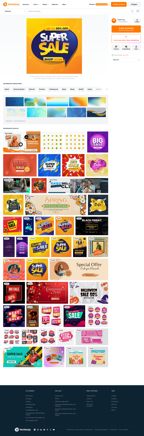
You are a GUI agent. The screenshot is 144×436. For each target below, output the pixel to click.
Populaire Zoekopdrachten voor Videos (65, 414)
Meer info (116, 60)
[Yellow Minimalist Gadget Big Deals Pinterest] (80, 247)
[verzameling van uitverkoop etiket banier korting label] (51, 316)
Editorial (55, 4)
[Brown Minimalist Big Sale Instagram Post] (98, 247)
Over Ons (90, 401)
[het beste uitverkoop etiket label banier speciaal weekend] (66, 337)
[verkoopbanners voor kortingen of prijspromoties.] (12, 226)
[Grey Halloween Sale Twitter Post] (89, 293)
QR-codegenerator (32, 420)
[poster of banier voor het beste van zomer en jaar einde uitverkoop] (76, 357)
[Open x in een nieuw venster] (50, 429)
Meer (64, 4)
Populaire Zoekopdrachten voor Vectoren (65, 405)
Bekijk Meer (96, 112)
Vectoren (26, 4)
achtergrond (53, 89)
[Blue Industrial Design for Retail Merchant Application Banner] (78, 185)
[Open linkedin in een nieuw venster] (41, 429)
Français (114, 407)
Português (114, 401)
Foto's (35, 4)
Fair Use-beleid (123, 429)
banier (7, 89)
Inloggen (134, 4)
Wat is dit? (125, 55)
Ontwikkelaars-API (32, 410)
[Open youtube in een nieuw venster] (54, 429)
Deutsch (114, 404)
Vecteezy (28, 399)
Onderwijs (29, 407)
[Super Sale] (22, 357)
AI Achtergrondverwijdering (35, 417)
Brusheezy (29, 396)
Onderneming (30, 404)
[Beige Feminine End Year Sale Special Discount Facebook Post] (79, 269)
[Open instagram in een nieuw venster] (38, 429)
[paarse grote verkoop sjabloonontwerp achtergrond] (97, 142)
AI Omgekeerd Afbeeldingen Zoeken (35, 414)
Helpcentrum (91, 396)
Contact (89, 399)
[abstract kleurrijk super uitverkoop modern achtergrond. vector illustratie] (97, 165)
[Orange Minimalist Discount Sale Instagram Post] (14, 269)
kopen (90, 89)
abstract (32, 89)
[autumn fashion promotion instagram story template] (32, 316)
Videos (44, 4)
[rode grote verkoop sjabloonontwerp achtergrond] (20, 165)
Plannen (92, 4)
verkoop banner (19, 89)
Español (114, 399)
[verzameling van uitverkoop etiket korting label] (11, 337)
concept (99, 89)
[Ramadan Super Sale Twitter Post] (21, 142)
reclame (42, 89)
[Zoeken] (132, 11)
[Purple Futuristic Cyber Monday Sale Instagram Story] (22, 247)
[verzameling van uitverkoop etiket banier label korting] (97, 316)
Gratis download (126, 29)
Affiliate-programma (61, 401)
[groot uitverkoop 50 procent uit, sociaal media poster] (14, 293)
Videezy (28, 401)
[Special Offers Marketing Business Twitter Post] (16, 185)
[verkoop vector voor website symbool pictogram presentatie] (52, 142)
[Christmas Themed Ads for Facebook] (47, 293)
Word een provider (90, 405)
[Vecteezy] (11, 4)
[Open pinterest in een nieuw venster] (44, 429)
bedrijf (81, 89)
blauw (72, 89)
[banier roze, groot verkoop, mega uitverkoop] (92, 337)
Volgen (137, 22)
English (113, 396)
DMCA (57, 399)
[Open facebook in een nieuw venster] (35, 429)
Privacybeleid (113, 429)
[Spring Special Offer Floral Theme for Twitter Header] (55, 205)
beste (64, 89)
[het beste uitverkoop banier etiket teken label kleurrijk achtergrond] (14, 316)
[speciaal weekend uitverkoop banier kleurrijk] (74, 316)
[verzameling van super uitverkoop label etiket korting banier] (47, 337)
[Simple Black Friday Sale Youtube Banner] (92, 226)
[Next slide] (105, 89)
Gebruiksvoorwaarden (101, 429)
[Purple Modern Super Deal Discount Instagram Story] (28, 226)
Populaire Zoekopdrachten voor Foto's (65, 410)
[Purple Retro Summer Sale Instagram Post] (54, 357)
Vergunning (59, 396)
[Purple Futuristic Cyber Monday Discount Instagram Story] (9, 247)
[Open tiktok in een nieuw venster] (47, 429)
